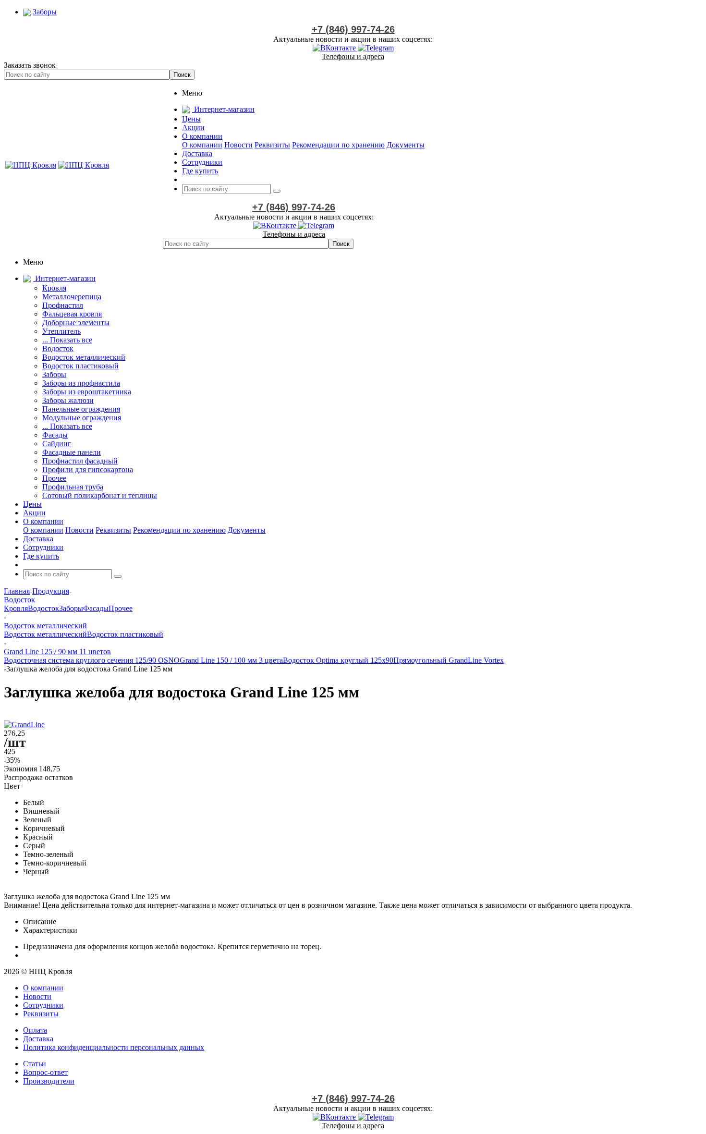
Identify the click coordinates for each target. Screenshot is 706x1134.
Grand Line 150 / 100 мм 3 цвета (231, 660)
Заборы (54, 374)
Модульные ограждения (81, 418)
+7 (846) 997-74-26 (353, 29)
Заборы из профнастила (81, 383)
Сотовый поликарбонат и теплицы (99, 495)
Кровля (54, 288)
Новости (238, 145)
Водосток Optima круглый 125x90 (338, 660)
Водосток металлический (83, 357)
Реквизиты (272, 145)
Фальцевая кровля (72, 314)
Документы (406, 145)
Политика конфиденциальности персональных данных (113, 1047)
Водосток (57, 348)
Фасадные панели (71, 452)
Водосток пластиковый (80, 366)
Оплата (35, 1030)
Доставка (38, 1039)
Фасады (55, 435)
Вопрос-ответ (45, 1072)
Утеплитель (61, 331)
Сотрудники (43, 1005)
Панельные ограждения (81, 409)
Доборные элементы (76, 322)
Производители (48, 1081)
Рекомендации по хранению (338, 145)
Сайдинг (56, 443)
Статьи (34, 1064)
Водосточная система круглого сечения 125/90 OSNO (92, 660)
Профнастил (62, 305)
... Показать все (67, 340)
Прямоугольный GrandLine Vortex (448, 660)
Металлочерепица (71, 297)
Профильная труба (72, 487)
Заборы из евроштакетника (86, 392)
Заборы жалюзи (68, 400)
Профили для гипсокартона (87, 469)
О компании (202, 145)
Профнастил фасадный (80, 461)
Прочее (54, 478)
